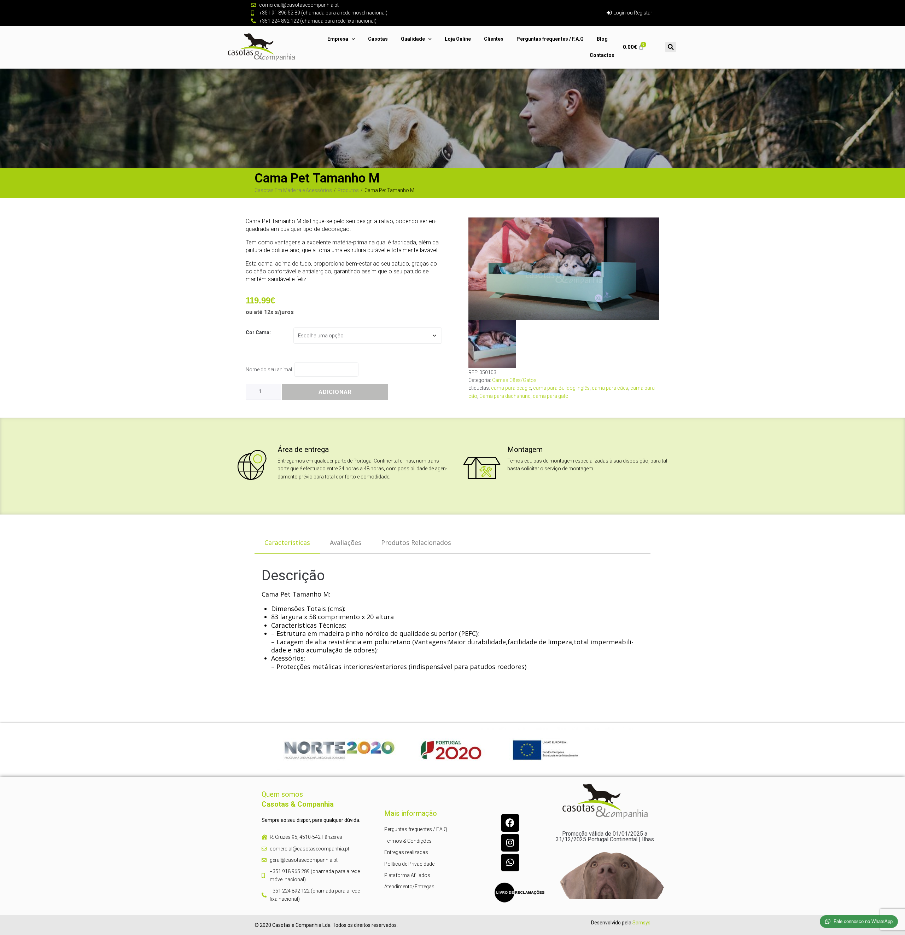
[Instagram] (510, 843)
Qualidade (413, 39)
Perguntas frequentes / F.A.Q (550, 39)
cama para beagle (511, 388)
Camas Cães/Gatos (514, 380)
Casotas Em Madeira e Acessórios (293, 190)
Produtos (348, 190)
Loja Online (458, 39)
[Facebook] (510, 823)
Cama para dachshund (505, 396)
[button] (670, 47)
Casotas (378, 39)
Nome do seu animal (270, 369)
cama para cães (610, 388)
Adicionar (335, 392)
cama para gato (550, 396)
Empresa (337, 39)
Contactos (602, 55)
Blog (602, 39)
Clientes (493, 39)
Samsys (641, 922)
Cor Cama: (258, 332)
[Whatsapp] (510, 862)
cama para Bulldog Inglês (561, 388)
